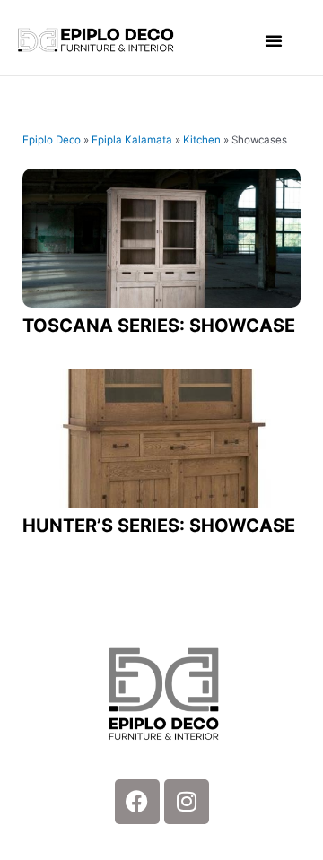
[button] (273, 40)
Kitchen (202, 140)
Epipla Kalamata (132, 140)
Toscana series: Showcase (158, 325)
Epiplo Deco (51, 140)
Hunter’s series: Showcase (158, 525)
